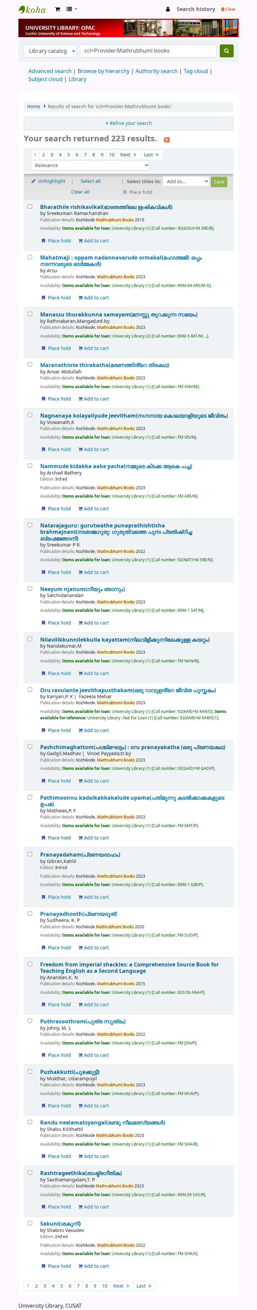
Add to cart (96, 240)
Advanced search (50, 71)
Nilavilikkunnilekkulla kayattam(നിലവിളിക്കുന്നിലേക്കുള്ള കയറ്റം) (124, 640)
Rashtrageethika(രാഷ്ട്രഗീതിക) (81, 1173)
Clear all (80, 192)
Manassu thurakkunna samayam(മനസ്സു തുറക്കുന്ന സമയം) (118, 314)
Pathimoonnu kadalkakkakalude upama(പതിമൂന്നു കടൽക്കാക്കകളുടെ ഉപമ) (132, 801)
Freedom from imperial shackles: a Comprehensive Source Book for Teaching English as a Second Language (129, 967)
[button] (57, 9)
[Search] (227, 51)
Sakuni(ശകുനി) (60, 1224)
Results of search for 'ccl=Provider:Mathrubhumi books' (110, 106)
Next (126, 154)
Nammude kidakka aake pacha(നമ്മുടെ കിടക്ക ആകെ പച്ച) (116, 466)
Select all (91, 181)
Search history (196, 9)
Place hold (59, 240)
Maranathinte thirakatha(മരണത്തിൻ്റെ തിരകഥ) (104, 365)
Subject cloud (45, 79)
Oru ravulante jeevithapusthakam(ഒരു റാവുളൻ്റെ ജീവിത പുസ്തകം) (128, 690)
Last (149, 154)
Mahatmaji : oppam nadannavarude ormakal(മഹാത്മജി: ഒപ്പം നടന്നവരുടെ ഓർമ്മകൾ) (121, 261)
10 (111, 154)
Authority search (157, 71)
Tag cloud (196, 71)
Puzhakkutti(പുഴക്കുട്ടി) (69, 1072)
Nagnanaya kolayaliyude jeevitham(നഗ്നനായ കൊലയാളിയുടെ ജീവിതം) (134, 416)
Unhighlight (51, 181)
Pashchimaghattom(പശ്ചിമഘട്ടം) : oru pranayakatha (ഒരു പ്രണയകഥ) (132, 747)
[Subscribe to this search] (167, 139)
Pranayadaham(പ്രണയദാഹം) (80, 855)
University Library (35, 9)
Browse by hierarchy (104, 71)
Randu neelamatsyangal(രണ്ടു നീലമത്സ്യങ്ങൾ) (102, 1122)
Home (33, 106)
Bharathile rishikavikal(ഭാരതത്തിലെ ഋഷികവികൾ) (106, 207)
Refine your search (131, 123)
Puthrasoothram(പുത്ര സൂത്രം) (82, 1021)
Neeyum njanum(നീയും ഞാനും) (82, 589)
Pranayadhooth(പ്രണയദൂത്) (78, 914)
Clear (230, 9)
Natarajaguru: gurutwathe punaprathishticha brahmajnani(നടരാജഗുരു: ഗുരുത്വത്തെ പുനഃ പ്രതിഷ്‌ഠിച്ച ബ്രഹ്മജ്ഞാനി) (116, 532)
